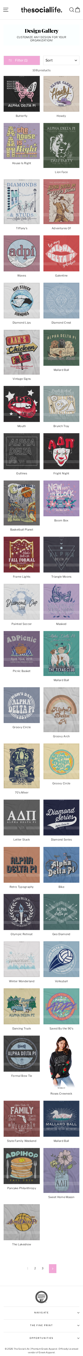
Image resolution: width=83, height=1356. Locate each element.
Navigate (41, 1312)
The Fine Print (41, 1325)
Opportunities (41, 1338)
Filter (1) (21, 60)
